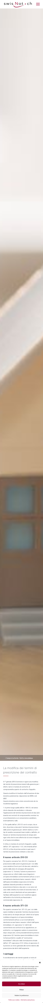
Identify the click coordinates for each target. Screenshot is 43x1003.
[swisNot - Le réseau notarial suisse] (17, 4)
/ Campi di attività (11, 758)
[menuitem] (37, 4)
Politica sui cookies (14, 1000)
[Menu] (37, 4)
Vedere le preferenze (22, 995)
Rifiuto (21, 990)
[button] (40, 963)
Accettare (21, 984)
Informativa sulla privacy (28, 1000)
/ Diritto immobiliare (25, 758)
